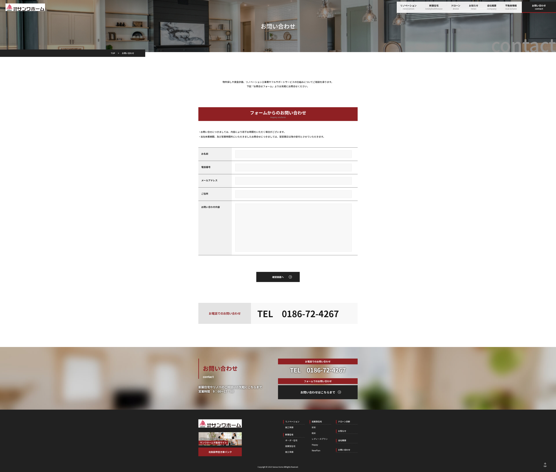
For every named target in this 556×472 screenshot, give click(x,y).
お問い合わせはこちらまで (317, 392)
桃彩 (314, 433)
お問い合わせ (539, 7)
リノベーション (408, 7)
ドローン (455, 7)
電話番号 (206, 167)
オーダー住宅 (291, 440)
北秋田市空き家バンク (220, 452)
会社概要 (491, 7)
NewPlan (316, 450)
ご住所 (204, 193)
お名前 (204, 153)
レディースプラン (320, 438)
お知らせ (473, 7)
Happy (315, 444)
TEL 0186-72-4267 (298, 313)
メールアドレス (209, 180)
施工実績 (289, 427)
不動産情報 (511, 7)
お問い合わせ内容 (210, 207)
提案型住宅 (290, 446)
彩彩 (314, 427)
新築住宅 (433, 7)
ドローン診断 (344, 421)
